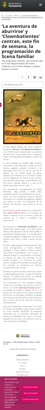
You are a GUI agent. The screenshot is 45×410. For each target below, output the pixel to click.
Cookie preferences (31, 399)
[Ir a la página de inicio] (5, 5)
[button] (40, 5)
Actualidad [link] (8, 16)
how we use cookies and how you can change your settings (11, 402)
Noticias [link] (16, 16)
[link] (2, 16)
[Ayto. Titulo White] (15, 5)
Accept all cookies (30, 387)
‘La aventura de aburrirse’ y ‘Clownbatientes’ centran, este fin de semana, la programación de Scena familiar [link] (22, 17)
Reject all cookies (31, 393)
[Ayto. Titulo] (24, 335)
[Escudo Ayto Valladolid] (18, 335)
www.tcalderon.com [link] (17, 213)
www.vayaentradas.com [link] (29, 287)
